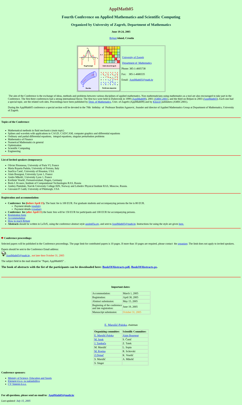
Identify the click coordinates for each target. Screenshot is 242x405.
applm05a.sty (92, 223)
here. (181, 223)
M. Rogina (100, 351)
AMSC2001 (161, 98)
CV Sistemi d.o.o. (17, 384)
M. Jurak (99, 339)
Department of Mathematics (137, 63)
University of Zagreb (133, 57)
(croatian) (36, 209)
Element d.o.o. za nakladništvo (24, 381)
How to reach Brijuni (19, 221)
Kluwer (157, 101)
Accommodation (16, 218)
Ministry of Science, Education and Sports (30, 378)
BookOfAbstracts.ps (144, 267)
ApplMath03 (210, 98)
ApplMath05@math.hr (141, 79)
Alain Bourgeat (131, 335)
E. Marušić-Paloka (116, 325)
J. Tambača (100, 343)
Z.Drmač (99, 355)
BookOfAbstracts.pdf (116, 267)
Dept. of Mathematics (100, 101)
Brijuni (113, 38)
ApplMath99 (139, 98)
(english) (35, 206)
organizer (182, 243)
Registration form (17, 215)
